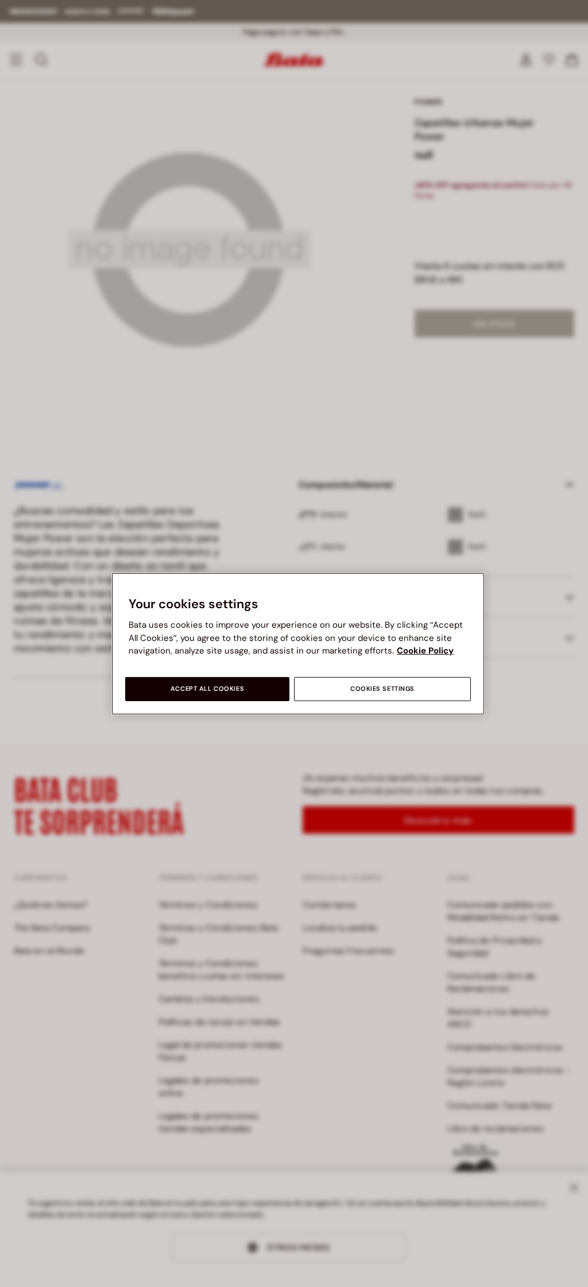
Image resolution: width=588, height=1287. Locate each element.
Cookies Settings (382, 689)
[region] (298, 643)
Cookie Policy (425, 650)
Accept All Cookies (207, 689)
